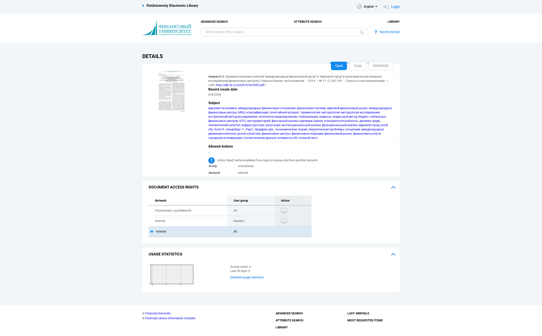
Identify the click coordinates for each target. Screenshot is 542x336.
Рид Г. (250, 129)
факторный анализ (284, 121)
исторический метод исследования (232, 116)
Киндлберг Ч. (235, 129)
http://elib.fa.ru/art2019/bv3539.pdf (240, 85)
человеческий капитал (224, 125)
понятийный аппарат (284, 112)
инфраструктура (252, 125)
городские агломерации (225, 137)
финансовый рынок (338, 133)
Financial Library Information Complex (170, 318)
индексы (325, 116)
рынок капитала (248, 133)
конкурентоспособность (341, 121)
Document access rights (174, 187)
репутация (273, 125)
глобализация (308, 116)
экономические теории (291, 129)
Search (360, 32)
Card (339, 66)
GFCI (242, 121)
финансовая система (311, 108)
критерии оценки (311, 121)
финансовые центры (276, 133)
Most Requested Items (365, 320)
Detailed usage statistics (247, 277)
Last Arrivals (358, 313)
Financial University (158, 313)
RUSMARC (381, 66)
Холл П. (219, 129)
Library (394, 21)
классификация (257, 112)
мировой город (368, 125)
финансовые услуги (366, 133)
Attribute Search (308, 21)
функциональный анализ (339, 125)
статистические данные (259, 137)
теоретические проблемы (326, 129)
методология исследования (360, 112)
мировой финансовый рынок (347, 108)
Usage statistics (165, 254)
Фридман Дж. (264, 129)
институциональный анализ (301, 125)
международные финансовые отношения (267, 108)
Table (358, 66)
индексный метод (345, 116)
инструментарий (258, 121)
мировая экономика (222, 108)
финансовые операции (307, 133)
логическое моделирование (278, 116)
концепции (352, 129)
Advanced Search (214, 21)
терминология (310, 112)
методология (331, 112)
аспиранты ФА (288, 137)
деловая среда (369, 121)
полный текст (308, 137)
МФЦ (241, 112)
